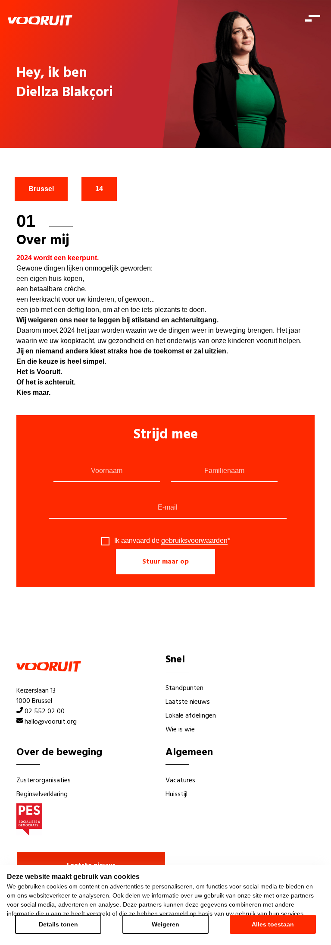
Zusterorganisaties (43, 780)
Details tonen (58, 924)
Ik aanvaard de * (172, 540)
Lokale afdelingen (191, 715)
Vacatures (180, 780)
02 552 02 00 (45, 711)
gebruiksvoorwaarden (194, 540)
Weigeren (165, 924)
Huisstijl (176, 794)
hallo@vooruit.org (51, 722)
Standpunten (184, 688)
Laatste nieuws (188, 702)
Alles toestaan (273, 924)
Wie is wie (180, 729)
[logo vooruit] (40, 20)
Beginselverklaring (42, 794)
